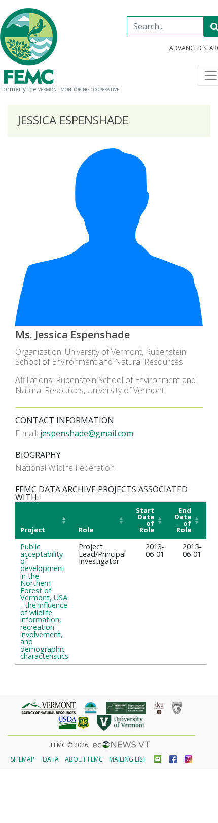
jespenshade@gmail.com (86, 433)
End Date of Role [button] (182, 519)
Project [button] (32, 529)
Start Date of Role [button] (145, 519)
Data (51, 759)
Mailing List (127, 759)
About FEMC (84, 759)
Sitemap (22, 759)
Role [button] (86, 529)
